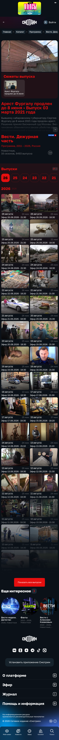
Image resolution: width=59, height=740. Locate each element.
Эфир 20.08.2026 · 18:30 (13, 344)
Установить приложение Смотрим (29, 662)
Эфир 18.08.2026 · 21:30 (42, 370)
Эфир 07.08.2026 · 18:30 (42, 573)
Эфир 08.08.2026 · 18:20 (42, 547)
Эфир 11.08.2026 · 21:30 (42, 497)
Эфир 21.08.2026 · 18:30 (13, 319)
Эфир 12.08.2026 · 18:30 (13, 497)
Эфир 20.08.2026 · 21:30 (42, 319)
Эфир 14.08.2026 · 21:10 (13, 446)
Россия (36, 145)
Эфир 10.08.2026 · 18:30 (13, 547)
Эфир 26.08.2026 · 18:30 (42, 217)
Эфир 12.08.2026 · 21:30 (42, 471)
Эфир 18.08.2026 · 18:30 (13, 395)
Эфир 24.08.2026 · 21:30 (13, 268)
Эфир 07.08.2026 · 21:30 (13, 573)
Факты (24, 617)
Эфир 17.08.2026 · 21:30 (42, 395)
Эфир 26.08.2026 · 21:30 (13, 217)
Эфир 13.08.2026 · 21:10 (42, 446)
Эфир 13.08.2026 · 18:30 (13, 471)
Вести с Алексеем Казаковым (46, 619)
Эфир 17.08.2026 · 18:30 (13, 420)
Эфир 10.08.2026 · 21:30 (42, 522)
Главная (7, 32)
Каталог (20, 32)
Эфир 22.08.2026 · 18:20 (13, 293)
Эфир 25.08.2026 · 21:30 (13, 242)
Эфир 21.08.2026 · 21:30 (42, 293)
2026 (14, 188)
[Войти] (45, 22)
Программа (35, 32)
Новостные (8, 150)
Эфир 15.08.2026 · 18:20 (42, 420)
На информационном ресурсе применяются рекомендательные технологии (23, 715)
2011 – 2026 (23, 145)
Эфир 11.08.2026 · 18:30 (13, 522)
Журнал (9, 694)
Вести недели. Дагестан (8, 618)
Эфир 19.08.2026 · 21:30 (42, 344)
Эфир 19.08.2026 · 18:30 (13, 370)
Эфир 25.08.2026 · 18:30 (42, 242)
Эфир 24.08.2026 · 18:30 (42, 268)
